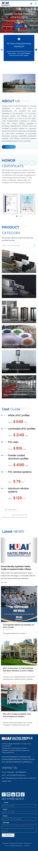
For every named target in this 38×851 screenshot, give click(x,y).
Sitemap (27, 846)
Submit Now (8, 835)
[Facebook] (4, 794)
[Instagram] (18, 794)
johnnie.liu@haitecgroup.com (16, 775)
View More (9, 147)
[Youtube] (13, 794)
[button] (3, 550)
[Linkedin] (8, 794)
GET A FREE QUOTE (10, 509)
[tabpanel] (19, 20)
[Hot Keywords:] (34, 245)
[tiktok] (23, 794)
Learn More (19, 27)
